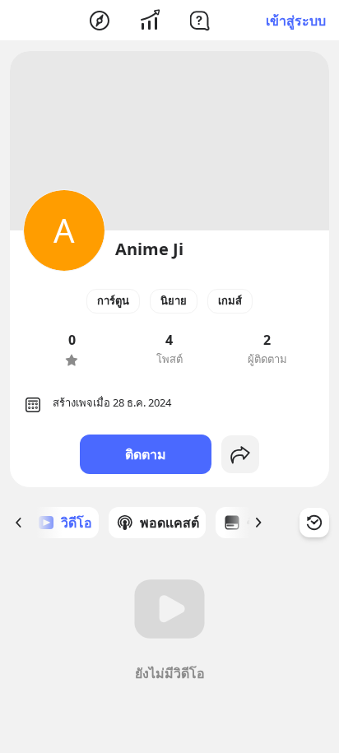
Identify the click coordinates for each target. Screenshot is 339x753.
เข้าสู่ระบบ (296, 21)
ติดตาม (145, 454)
